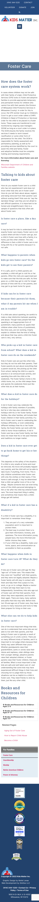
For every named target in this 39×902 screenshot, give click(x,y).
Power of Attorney (10, 775)
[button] (19, 12)
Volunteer (9, 7)
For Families (9, 749)
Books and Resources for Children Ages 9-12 (18, 711)
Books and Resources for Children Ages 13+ (18, 718)
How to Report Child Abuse (15, 735)
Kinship (6, 765)
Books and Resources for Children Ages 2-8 (18, 705)
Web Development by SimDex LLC (16, 883)
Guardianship (8, 760)
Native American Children (13, 770)
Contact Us (23, 888)
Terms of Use (23, 890)
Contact (28, 2)
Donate (22, 7)
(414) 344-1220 (13, 2)
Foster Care (8, 755)
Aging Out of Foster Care (14, 730)
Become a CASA (11, 740)
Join (33, 7)
